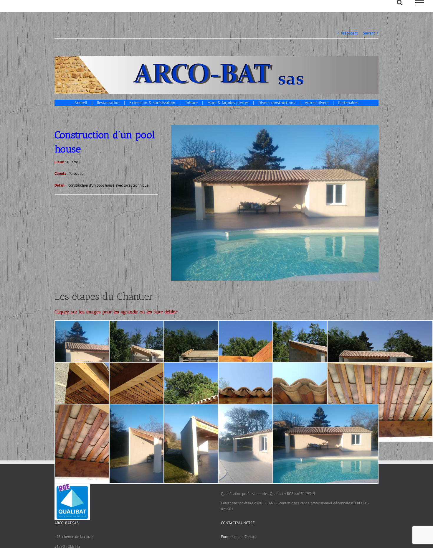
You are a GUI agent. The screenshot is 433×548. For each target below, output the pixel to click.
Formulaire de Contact (239, 536)
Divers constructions (276, 102)
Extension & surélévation (152, 102)
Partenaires (348, 102)
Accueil (81, 102)
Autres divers (316, 102)
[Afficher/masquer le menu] (420, 2)
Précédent (349, 33)
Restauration (108, 102)
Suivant (369, 33)
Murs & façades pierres (228, 102)
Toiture (191, 102)
